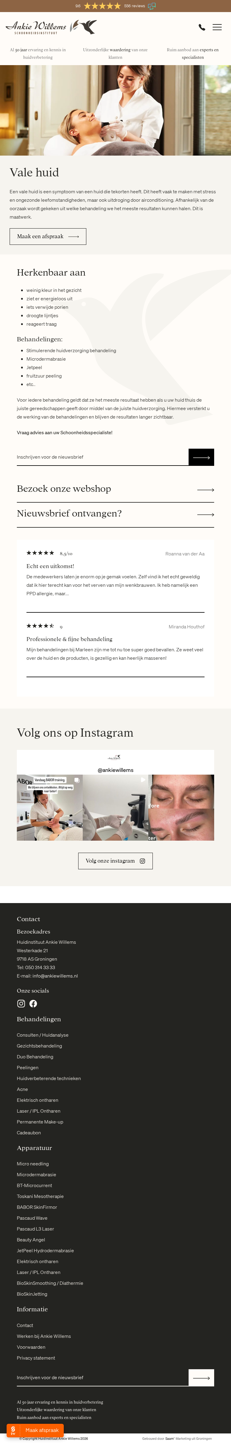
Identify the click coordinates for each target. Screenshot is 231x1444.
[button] (50, 808)
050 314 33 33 (40, 967)
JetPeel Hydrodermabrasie (45, 1250)
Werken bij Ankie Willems (44, 1336)
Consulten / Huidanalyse (43, 1035)
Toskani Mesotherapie (40, 1196)
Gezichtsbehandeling (39, 1045)
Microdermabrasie (36, 1174)
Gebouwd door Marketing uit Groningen (177, 1438)
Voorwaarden (31, 1347)
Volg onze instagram (110, 861)
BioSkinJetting (32, 1294)
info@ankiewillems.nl (55, 975)
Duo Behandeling (35, 1056)
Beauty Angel (31, 1239)
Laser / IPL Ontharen (38, 1110)
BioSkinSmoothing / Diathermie (50, 1283)
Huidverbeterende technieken (49, 1078)
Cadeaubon (29, 1132)
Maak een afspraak (40, 236)
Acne (22, 1089)
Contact (25, 1325)
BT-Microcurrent (34, 1185)
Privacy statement (36, 1357)
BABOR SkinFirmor (37, 1207)
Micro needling (33, 1163)
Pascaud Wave (32, 1218)
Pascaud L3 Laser (35, 1228)
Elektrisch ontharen (37, 1100)
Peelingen (27, 1067)
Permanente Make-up (40, 1121)
